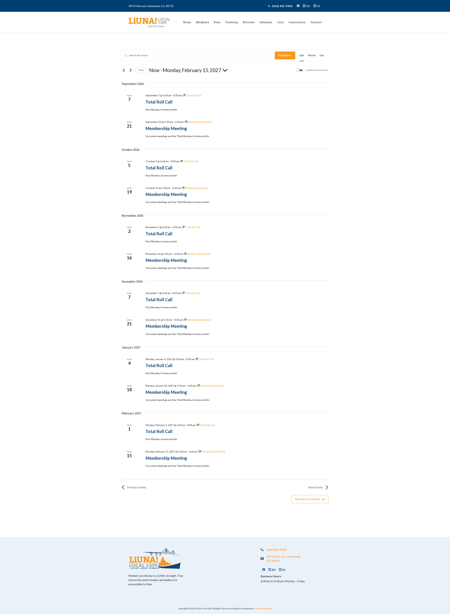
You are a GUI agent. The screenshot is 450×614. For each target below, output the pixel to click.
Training (231, 22)
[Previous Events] (124, 70)
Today (141, 70)
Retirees (249, 22)
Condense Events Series (316, 70)
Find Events (285, 55)
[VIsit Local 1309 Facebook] (298, 6)
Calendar (265, 22)
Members (202, 22)
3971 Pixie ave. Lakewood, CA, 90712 (283, 558)
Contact (316, 22)
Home (187, 22)
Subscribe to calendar (307, 498)
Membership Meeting (166, 128)
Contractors (297, 22)
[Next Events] (130, 70)
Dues (217, 22)
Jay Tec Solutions (263, 608)
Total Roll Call (159, 101)
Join (280, 22)
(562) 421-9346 (282, 6)
